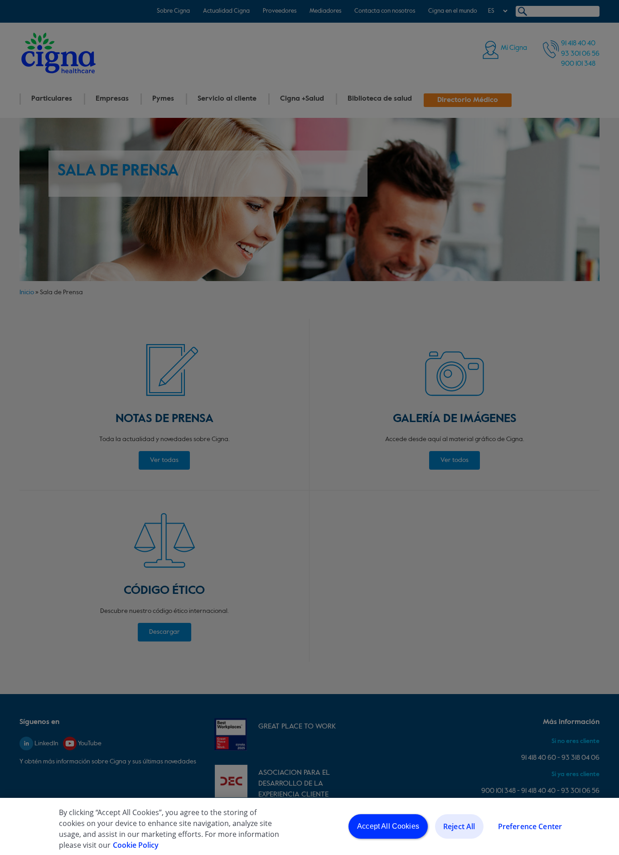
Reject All (459, 826)
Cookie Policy (136, 845)
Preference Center (530, 826)
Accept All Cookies (388, 826)
